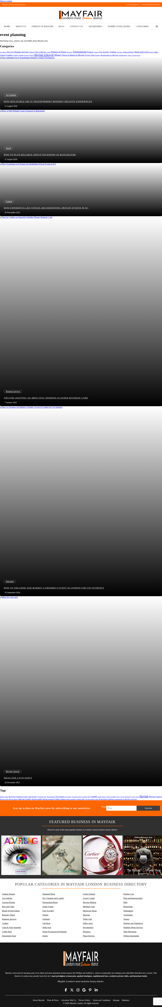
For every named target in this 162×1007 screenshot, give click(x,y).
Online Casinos (60, 799)
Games (113, 52)
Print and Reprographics (133, 898)
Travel (129, 55)
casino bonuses (32, 796)
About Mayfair (39, 1000)
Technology (123, 55)
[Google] (84, 990)
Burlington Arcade (21, 797)
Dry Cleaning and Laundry (53, 898)
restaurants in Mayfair (122, 799)
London (9, 55)
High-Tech (47, 927)
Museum (86, 915)
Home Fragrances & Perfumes (55, 932)
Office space (88, 923)
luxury (118, 796)
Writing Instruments (131, 936)
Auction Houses (8, 902)
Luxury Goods (18, 55)
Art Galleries (3, 52)
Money (58, 55)
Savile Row (133, 799)
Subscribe (148, 808)
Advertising (95, 26)
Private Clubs (89, 55)
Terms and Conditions (101, 1000)
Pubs (125, 902)
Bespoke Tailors (8, 915)
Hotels (151, 52)
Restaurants (128, 907)
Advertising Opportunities (151, 4)
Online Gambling (71, 799)
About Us (21, 26)
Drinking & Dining (58, 52)
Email (104, 807)
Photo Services (89, 936)
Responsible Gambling (107, 799)
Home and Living (142, 52)
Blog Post (10, 52)
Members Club (89, 907)
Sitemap (116, 1000)
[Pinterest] (90, 990)
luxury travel (135, 796)
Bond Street (12, 797)
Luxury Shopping (125, 796)
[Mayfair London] (81, 15)
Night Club (87, 919)
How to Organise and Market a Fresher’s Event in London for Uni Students (54, 588)
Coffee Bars (7, 932)
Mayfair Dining (13, 799)
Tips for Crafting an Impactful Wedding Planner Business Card (46, 398)
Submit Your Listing (119, 26)
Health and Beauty (128, 52)
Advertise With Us (68, 1000)
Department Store (9, 936)
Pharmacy (87, 932)
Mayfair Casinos (155, 797)
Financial (96, 52)
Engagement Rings (50, 902)
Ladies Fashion (89, 894)
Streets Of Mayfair (42, 26)
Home (7, 26)
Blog (61, 26)
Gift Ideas (120, 52)
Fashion (90, 52)
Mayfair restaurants (48, 799)
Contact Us (76, 26)
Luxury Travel (29, 55)
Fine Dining (60, 797)
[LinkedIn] (96, 990)
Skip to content (6, 1)
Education (70, 52)
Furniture (46, 919)
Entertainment (80, 52)
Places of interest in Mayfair (73, 55)
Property (97, 55)
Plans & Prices (53, 1000)
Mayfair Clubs (4, 799)
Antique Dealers (8, 894)
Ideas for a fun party (18, 778)
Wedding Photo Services (133, 927)
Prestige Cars (128, 894)
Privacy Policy (84, 1000)
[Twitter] (72, 990)
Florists (45, 915)
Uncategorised (136, 55)
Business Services (21, 52)
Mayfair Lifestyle (44, 54)
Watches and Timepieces (133, 923)
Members (125, 1000)
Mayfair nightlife (37, 799)
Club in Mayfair (40, 52)
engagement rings (41, 796)
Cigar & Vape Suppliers (11, 927)
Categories (142, 26)
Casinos (31, 52)
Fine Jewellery (104, 52)
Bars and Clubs (8, 907)
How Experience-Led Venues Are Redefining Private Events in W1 (46, 208)
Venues (126, 919)
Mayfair (143, 796)
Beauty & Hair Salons (11, 911)
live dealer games (86, 796)
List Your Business (132, 4)
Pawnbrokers (88, 927)
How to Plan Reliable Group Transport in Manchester (40, 155)
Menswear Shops (90, 911)
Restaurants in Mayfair (109, 55)
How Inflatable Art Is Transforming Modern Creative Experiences (48, 101)
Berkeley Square (4, 796)
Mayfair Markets (89, 902)
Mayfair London (24, 799)
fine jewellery (68, 796)
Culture (48, 52)
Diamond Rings (49, 894)
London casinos (102, 796)
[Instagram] (78, 990)
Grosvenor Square (76, 796)
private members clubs (91, 799)
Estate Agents (48, 907)
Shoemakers (128, 911)
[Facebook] (66, 990)
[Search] (157, 26)
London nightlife (111, 796)
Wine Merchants (129, 932)
